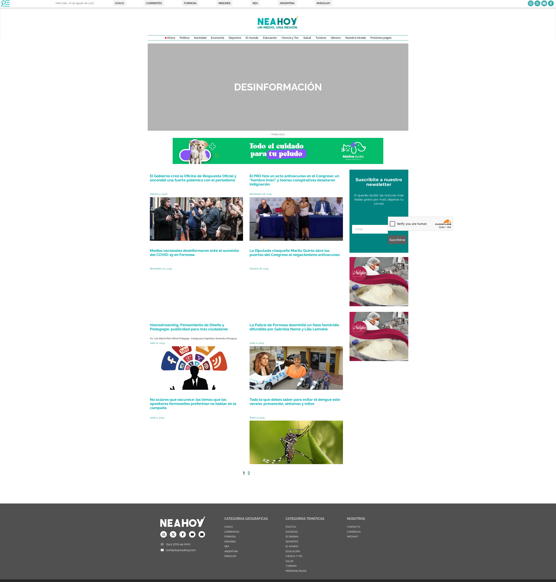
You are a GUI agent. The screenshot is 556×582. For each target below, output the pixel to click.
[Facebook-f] (551, 3)
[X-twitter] (537, 3)
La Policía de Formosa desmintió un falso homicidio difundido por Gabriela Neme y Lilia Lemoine (294, 327)
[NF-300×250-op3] (378, 305)
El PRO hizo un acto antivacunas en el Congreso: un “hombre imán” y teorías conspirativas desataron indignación (294, 180)
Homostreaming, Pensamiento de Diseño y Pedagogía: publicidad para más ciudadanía (189, 327)
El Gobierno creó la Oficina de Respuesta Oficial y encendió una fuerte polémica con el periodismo (193, 178)
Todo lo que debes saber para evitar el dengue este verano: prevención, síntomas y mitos (295, 401)
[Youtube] (544, 3)
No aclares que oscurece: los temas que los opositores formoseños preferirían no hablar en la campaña (193, 403)
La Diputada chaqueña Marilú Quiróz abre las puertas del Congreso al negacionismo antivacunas (295, 252)
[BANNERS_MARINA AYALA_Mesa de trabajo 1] (278, 163)
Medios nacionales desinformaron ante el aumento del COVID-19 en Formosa (194, 252)
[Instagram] (531, 3)
